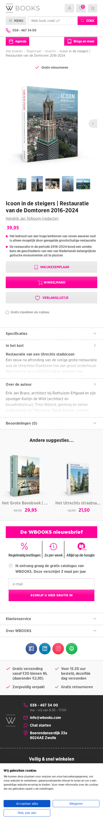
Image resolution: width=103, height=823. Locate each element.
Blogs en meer (83, 41)
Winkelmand (54, 282)
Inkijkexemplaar (54, 267)
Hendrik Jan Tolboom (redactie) (32, 218)
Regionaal (34, 51)
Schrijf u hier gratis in (51, 595)
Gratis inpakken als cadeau (29, 312)
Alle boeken (14, 51)
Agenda (20, 41)
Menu (18, 21)
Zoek (89, 21)
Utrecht (50, 51)
